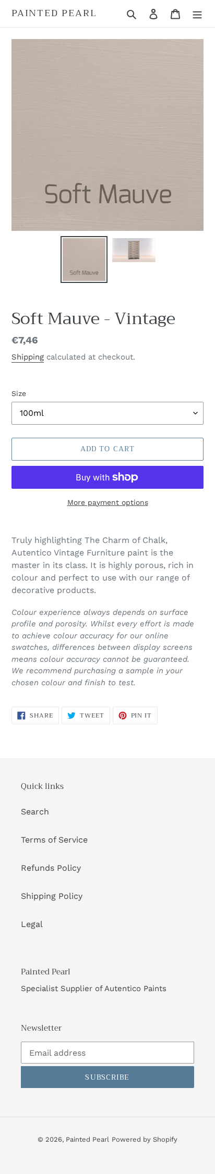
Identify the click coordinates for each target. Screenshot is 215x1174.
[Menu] (197, 13)
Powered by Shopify (144, 1139)
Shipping (27, 357)
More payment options (107, 502)
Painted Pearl (54, 13)
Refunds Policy (51, 868)
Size (18, 393)
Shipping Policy (51, 896)
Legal (32, 924)
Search (35, 812)
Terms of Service (54, 840)
